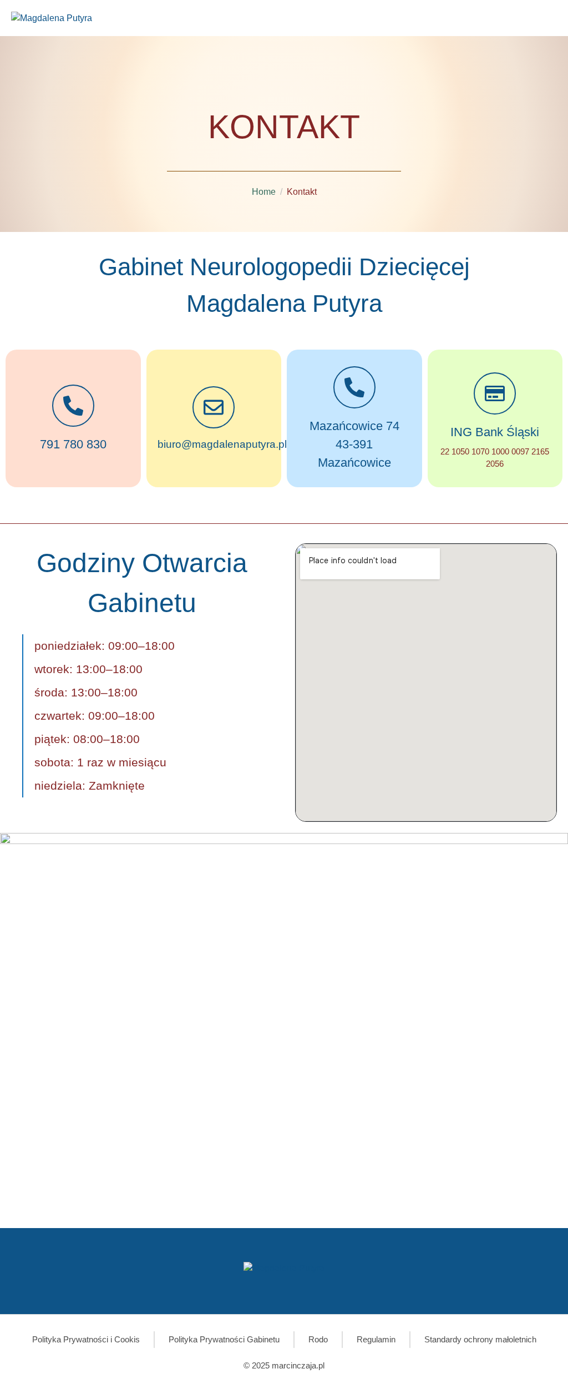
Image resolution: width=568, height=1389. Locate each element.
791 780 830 (73, 444)
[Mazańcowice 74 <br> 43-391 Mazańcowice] (354, 387)
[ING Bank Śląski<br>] (495, 393)
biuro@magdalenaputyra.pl (222, 444)
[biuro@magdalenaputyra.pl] (213, 407)
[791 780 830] (73, 406)
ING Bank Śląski (494, 432)
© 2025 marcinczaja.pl (284, 1365)
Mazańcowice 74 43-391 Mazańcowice (354, 444)
